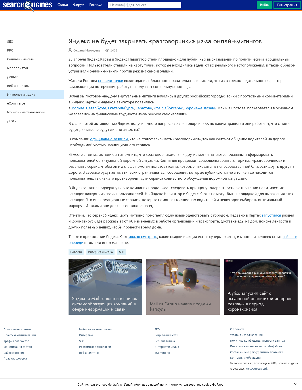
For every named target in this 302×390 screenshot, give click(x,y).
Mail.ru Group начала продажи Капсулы (180, 306)
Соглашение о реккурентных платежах (256, 352)
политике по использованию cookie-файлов (192, 384)
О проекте (237, 329)
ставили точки (110, 80)
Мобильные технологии (26, 112)
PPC (10, 50)
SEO (10, 41)
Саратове (144, 107)
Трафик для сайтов (16, 341)
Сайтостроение (14, 353)
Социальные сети (20, 59)
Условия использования (246, 335)
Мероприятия (18, 68)
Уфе (157, 107)
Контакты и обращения (246, 358)
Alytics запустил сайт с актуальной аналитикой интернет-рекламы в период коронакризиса (260, 301)
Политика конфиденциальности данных (257, 340)
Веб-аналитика (19, 85)
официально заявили (109, 138)
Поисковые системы (17, 329)
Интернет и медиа (21, 94)
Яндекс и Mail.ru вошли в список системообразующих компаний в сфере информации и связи (104, 303)
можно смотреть (142, 236)
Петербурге (96, 107)
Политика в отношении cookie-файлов (256, 346)
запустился (271, 215)
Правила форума (15, 358)
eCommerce (16, 103)
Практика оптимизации (20, 335)
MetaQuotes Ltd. (257, 369)
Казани (210, 107)
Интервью (86, 335)
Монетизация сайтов (18, 347)
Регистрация (287, 5)
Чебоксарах (172, 107)
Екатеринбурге (121, 107)
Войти (264, 5)
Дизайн (13, 121)
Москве (77, 107)
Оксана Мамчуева (87, 50)
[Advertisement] (151, 22)
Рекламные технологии (95, 347)
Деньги (12, 76)
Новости (76, 252)
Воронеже (193, 107)
